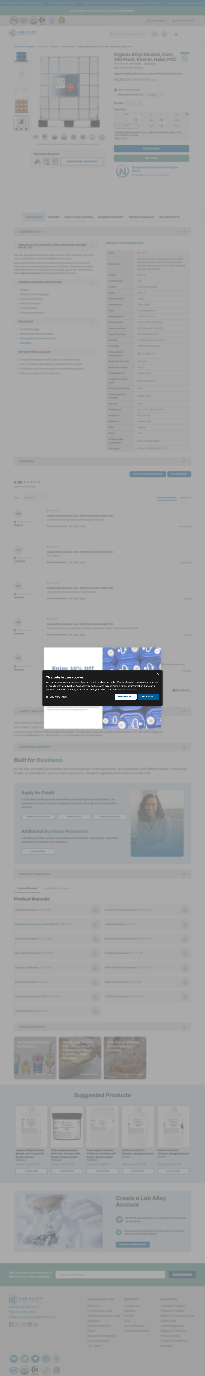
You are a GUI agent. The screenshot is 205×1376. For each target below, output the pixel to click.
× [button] (158, 674)
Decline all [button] (125, 697)
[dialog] (102, 688)
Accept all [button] (148, 697)
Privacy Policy (129, 690)
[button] (56, 697)
